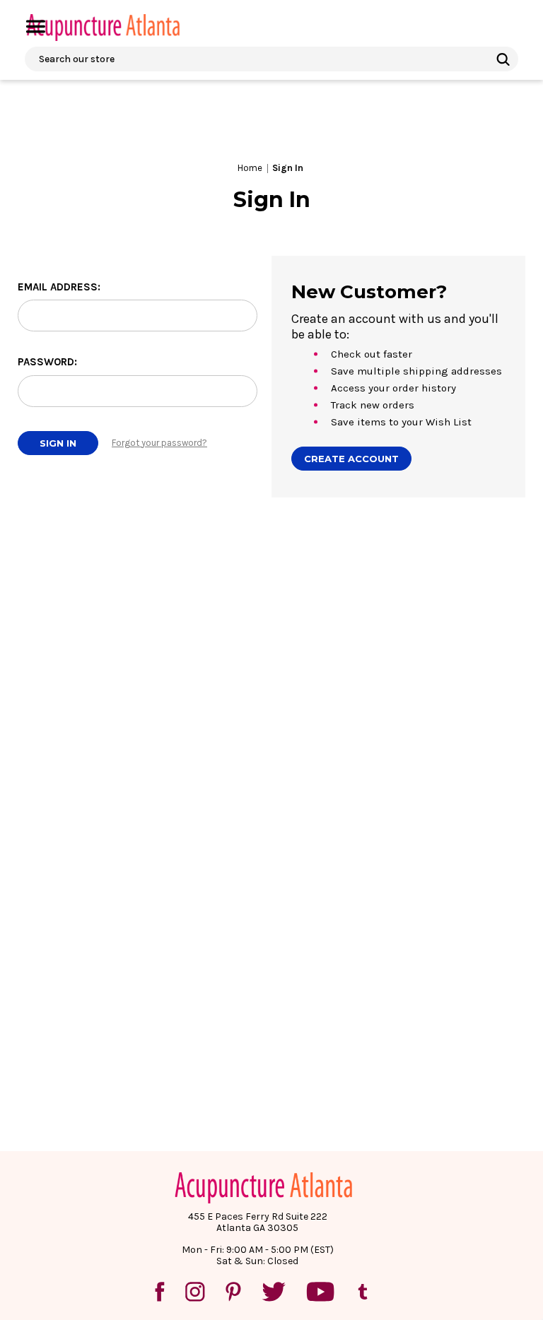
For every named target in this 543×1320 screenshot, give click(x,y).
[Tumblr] (362, 1292)
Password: (47, 361)
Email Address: (59, 287)
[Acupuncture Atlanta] (102, 27)
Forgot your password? (159, 442)
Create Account (351, 458)
